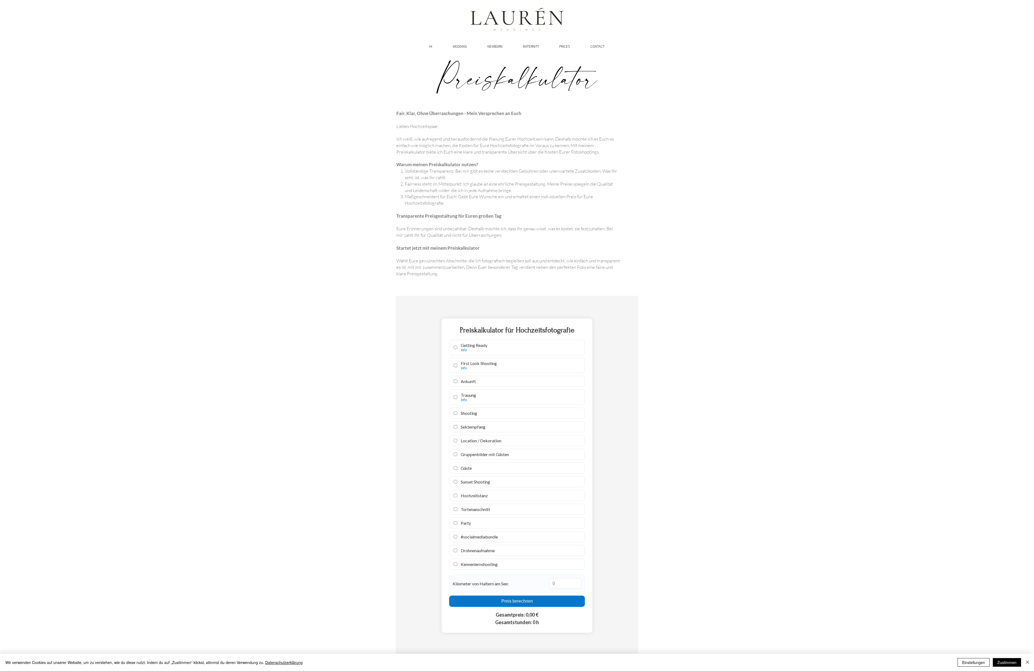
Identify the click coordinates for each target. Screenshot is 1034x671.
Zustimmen (1006, 662)
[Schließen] (1027, 662)
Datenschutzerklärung (284, 662)
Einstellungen (973, 662)
